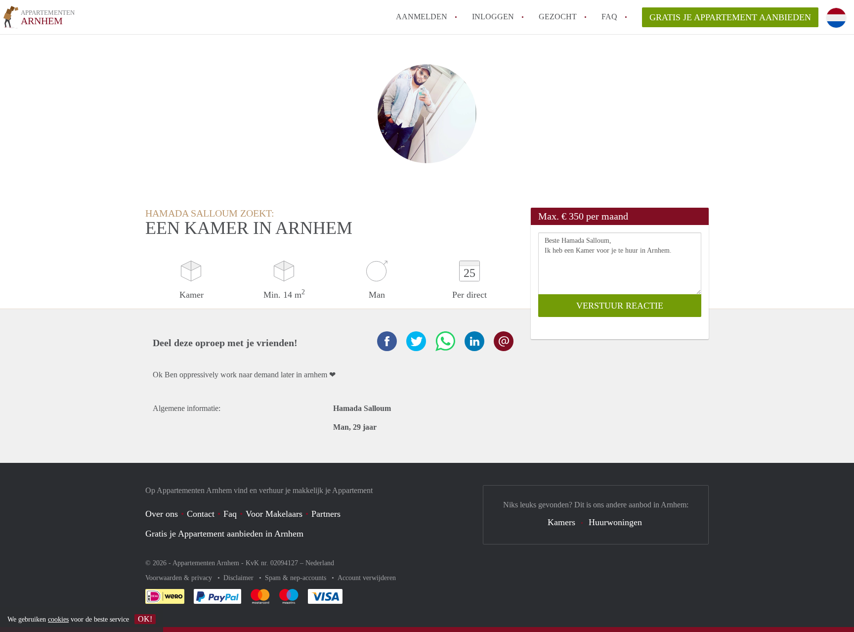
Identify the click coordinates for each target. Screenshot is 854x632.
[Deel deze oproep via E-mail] (503, 341)
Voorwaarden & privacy (179, 578)
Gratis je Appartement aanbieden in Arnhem (224, 534)
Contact (200, 514)
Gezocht (558, 16)
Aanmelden (421, 16)
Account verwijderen (367, 578)
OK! (145, 619)
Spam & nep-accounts (296, 578)
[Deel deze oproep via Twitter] (416, 341)
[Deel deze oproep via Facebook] (387, 341)
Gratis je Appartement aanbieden (730, 17)
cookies (58, 619)
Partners (326, 514)
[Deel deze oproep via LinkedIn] (474, 341)
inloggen (493, 16)
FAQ (609, 16)
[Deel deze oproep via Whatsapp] (445, 341)
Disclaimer (239, 578)
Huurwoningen (615, 522)
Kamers (561, 522)
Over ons (161, 514)
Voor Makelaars (274, 514)
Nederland (319, 563)
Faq (230, 514)
